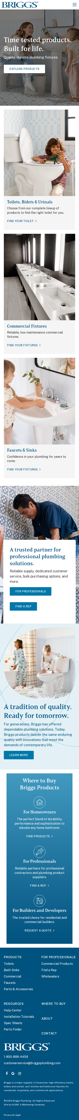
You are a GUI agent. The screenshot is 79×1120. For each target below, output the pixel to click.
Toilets (9, 964)
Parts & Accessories (18, 989)
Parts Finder (13, 1029)
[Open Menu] (75, 4)
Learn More (18, 755)
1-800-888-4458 (16, 1057)
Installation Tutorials (19, 1017)
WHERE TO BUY (53, 1004)
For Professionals (30, 591)
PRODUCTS (13, 957)
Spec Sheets (13, 1023)
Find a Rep (49, 970)
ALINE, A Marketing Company (28, 1104)
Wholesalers (50, 976)
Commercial (12, 976)
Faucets (10, 983)
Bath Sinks (11, 970)
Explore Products (24, 68)
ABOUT (47, 1018)
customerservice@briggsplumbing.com (32, 1063)
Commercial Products (57, 964)
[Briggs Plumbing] (20, 4)
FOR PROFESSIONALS (58, 957)
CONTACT (49, 1033)
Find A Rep (23, 606)
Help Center (13, 1010)
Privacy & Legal (12, 1115)
